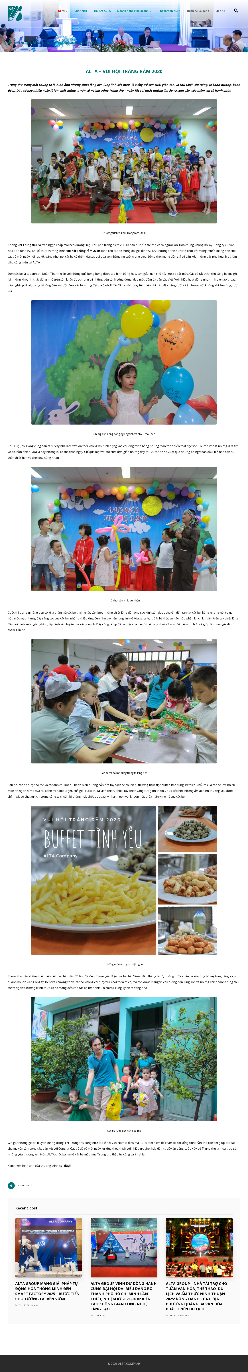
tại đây (64, 1166)
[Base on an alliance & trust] (15, 13)
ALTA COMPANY (129, 1364)
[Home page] (10, 42)
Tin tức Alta (32, 1305)
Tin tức (22, 1305)
